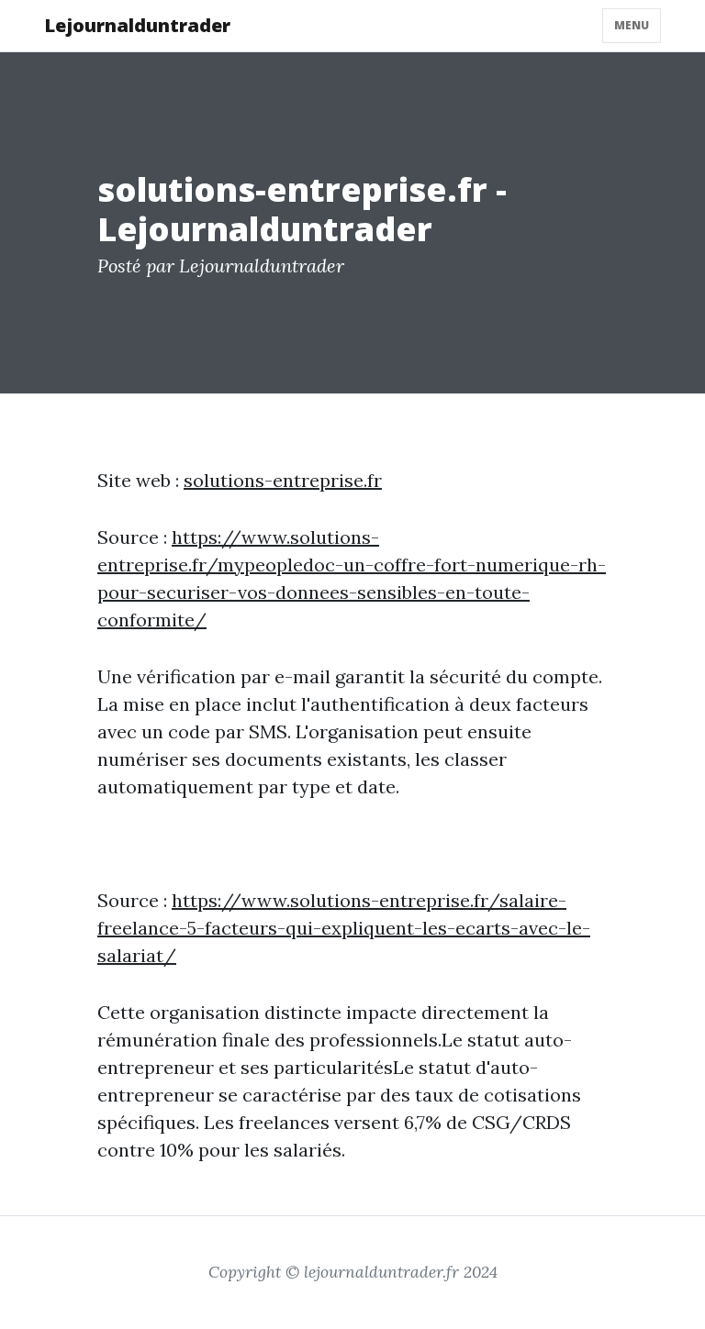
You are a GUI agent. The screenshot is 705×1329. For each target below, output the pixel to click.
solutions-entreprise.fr (283, 480)
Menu (631, 25)
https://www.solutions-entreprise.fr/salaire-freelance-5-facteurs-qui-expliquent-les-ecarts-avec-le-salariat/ (343, 928)
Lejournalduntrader (137, 25)
